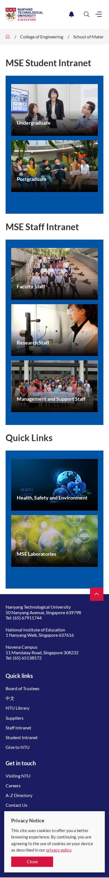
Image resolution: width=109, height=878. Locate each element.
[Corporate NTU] (8, 36)
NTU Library (17, 707)
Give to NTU (18, 747)
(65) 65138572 (27, 657)
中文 (10, 698)
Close (32, 861)
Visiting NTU (18, 775)
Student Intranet (22, 737)
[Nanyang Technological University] (36, 14)
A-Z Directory (19, 795)
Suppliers (14, 717)
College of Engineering (41, 36)
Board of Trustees (22, 688)
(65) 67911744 (27, 617)
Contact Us (16, 805)
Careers (13, 785)
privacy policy (58, 849)
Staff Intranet (18, 727)
